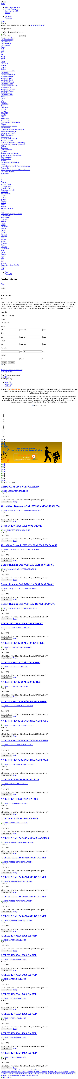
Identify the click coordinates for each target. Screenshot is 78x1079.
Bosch (3, 204)
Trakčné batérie (6, 43)
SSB (2, 269)
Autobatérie (8, 274)
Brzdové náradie (6, 184)
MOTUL (16, 306)
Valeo (2, 212)
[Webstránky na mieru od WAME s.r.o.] (6, 1077)
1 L (4, 323)
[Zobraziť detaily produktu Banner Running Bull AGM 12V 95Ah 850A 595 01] (19, 569)
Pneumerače (5, 168)
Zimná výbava (5, 41)
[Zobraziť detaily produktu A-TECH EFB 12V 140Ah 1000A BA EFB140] (17, 764)
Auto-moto (4, 148)
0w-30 (5, 316)
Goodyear (4, 236)
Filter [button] (2, 284)
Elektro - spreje (6, 137)
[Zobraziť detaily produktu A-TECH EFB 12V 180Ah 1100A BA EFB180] (17, 745)
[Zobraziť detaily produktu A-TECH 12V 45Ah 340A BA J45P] (13, 1057)
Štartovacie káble (6, 150)
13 (1, 175)
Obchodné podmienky (12, 9)
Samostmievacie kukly (8, 190)
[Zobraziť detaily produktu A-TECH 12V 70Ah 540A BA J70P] (13, 979)
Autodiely (4, 201)
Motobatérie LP (6, 87)
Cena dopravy (11, 11)
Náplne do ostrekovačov (8, 131)
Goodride (4, 234)
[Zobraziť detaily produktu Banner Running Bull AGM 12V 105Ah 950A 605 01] (19, 608)
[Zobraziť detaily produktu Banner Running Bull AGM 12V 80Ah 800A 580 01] (19, 588)
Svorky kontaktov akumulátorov (11, 155)
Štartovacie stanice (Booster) (10, 153)
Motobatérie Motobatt (8, 74)
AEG (2, 106)
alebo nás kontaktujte (37, 25)
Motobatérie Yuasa (7, 76)
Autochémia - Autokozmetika (10, 122)
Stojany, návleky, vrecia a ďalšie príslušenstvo (15, 170)
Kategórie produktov (7, 38)
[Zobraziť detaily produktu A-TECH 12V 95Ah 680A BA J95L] (13, 959)
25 (31, 1070)
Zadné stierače (5, 215)
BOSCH (3, 109)
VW (2, 259)
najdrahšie (8, 386)
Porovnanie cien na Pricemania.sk (11, 370)
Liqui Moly (4, 63)
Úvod (7, 272)
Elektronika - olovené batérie (10, 265)
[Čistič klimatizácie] (3, 466)
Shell (2, 49)
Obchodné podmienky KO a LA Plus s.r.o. (47, 1072)
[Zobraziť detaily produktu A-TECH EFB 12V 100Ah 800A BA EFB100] (17, 706)
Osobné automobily (7, 40)
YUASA (68, 308)
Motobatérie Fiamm (7, 91)
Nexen (3, 223)
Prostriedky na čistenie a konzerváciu (13, 142)
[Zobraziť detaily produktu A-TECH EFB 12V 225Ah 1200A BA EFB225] (17, 725)
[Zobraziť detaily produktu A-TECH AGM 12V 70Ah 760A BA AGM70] (16, 901)
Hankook (4, 247)
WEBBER (59, 308)
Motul (3, 56)
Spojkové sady (5, 217)
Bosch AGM (72, 302)
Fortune (3, 239)
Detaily (15, 502)
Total (2, 51)
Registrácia (8, 18)
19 (27, 1070)
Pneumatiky (4, 219)
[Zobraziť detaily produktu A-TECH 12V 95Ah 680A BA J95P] (13, 940)
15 (1, 179)
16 (1, 181)
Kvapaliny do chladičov (8, 133)
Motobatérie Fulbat (7, 95)
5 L (8, 323)
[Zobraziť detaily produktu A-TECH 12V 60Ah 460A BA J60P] (13, 1018)
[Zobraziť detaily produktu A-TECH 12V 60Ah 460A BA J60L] (13, 1037)
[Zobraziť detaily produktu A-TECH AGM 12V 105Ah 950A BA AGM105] (17, 842)
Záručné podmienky (20, 1073)
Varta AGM (23, 308)
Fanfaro (3, 67)
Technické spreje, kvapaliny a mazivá (13, 144)
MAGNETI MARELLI (53, 304)
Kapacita (3, 348)
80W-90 (3, 199)
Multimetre (4, 192)
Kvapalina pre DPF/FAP (9, 139)
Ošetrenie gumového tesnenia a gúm (12, 129)
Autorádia (4, 161)
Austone (3, 232)
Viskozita (4, 312)
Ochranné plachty (6, 186)
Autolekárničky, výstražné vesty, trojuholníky (15, 166)
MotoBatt (37, 306)
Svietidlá (3, 182)
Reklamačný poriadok (68, 1072)
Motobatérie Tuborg (7, 82)
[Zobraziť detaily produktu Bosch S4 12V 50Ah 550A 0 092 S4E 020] (15, 530)
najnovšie (8, 382)
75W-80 (3, 195)
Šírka (2, 333)
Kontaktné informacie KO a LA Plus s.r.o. (19, 1072)
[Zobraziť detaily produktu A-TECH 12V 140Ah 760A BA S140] (14, 823)
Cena (2, 292)
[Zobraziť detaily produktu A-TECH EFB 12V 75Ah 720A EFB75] (14, 667)
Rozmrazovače (5, 128)
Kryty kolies (5, 173)
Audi (2, 250)
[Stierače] (3, 464)
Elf (2, 54)
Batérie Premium (6, 93)
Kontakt (7, 13)
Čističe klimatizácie (7, 135)
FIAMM (29, 304)
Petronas (3, 65)
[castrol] (3, 480)
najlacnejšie (8, 384)
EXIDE (3, 115)
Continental (4, 226)
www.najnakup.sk (6, 371)
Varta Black (32, 308)
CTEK (3, 98)
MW (22, 306)
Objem (3, 319)
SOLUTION (5, 113)
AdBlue (3, 146)
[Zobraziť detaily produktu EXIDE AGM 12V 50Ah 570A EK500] (14, 491)
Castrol (3, 47)
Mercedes (29, 306)
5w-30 (11, 316)
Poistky (3, 164)
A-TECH (6, 302)
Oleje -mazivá (5, 45)
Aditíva (3, 124)
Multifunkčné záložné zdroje (10, 162)
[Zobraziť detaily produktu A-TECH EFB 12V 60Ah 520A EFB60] (14, 686)
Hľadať (23, 36)
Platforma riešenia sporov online (13, 1075)
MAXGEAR (7, 306)
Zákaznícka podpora (7, 1073)
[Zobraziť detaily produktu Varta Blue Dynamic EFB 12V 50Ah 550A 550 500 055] (20, 549)
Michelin (3, 221)
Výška (3, 326)
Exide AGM (20, 304)
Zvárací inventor (6, 188)
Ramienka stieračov (7, 208)
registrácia (35, 1075)
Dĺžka (3, 341)
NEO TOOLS (5, 120)
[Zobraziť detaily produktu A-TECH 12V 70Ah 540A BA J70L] (13, 998)
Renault (3, 263)
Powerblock (52, 306)
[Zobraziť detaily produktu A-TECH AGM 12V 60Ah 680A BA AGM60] (16, 920)
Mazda (3, 256)
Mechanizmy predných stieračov (11, 214)
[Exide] (3, 469)
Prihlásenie (8, 16)
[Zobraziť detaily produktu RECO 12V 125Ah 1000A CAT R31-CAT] (15, 628)
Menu (3, 2)
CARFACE (4, 104)
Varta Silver (50, 308)
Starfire (3, 225)
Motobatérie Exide (7, 84)
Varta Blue (41, 308)
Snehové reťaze (6, 159)
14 (1, 177)
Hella (2, 210)
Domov (3, 1072)
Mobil (3, 58)
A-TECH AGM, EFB (18, 302)
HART (36, 304)
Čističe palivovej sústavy (9, 126)
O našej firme (5, 377)
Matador (3, 228)
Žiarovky (4, 151)
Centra (5, 304)
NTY (44, 306)
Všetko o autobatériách (12, 7)
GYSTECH (5, 107)
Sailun (3, 245)
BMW (3, 252)
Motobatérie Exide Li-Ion (9, 85)
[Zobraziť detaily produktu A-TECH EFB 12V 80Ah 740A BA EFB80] (16, 647)
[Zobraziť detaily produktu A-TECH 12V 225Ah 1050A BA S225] (14, 784)
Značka (3, 299)
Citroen (3, 254)
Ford (2, 52)
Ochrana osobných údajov (52, 1073)
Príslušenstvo (5, 118)
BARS (43, 302)
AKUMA (30, 302)
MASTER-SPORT (69, 304)
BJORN (50, 302)
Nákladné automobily (8, 71)
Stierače (3, 203)
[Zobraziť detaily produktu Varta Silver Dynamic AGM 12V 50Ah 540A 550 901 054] (20, 510)
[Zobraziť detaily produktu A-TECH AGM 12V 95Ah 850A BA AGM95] (16, 862)
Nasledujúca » (37, 1070)
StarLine (3, 308)
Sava (2, 237)
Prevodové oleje (6, 193)
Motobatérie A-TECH (8, 89)
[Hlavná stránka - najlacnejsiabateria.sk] (3, 21)
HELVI (3, 111)
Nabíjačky (4, 96)
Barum (3, 230)
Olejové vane (5, 248)
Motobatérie (5, 73)
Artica (37, 302)
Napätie (3, 355)
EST (2, 100)
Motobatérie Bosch (7, 80)
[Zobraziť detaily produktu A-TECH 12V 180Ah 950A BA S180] (14, 803)
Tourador (4, 243)
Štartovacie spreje (6, 157)
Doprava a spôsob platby (36, 1073)
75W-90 (3, 197)
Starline (3, 69)
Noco (2, 117)
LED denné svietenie (7, 172)
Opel (2, 258)
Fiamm (3, 267)
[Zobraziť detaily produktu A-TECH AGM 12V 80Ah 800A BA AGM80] (16, 881)
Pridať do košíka (6, 502)
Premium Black (63, 306)
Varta (15, 308)
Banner (57, 302)
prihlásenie (27, 1075)
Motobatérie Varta (6, 78)
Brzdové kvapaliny (7, 140)
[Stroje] (3, 471)
